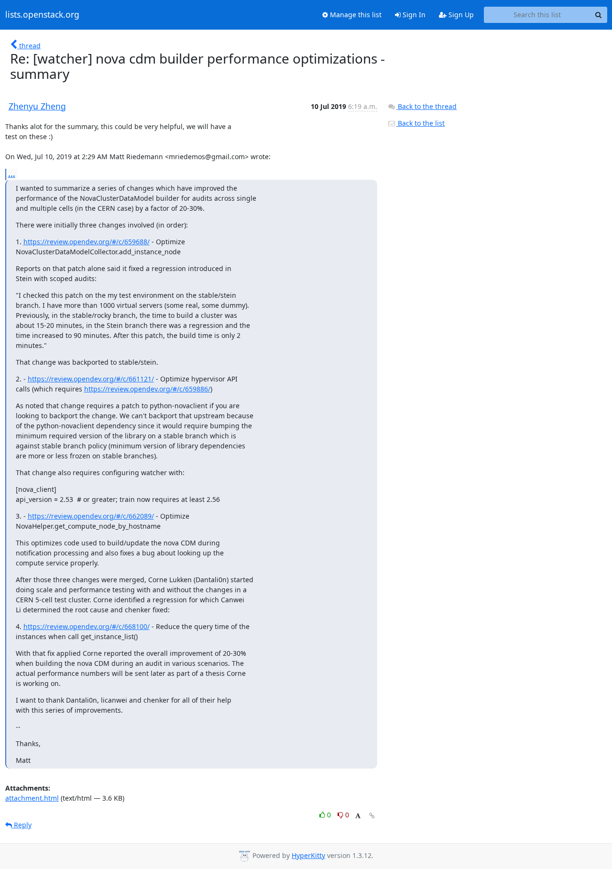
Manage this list (355, 14)
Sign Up (460, 14)
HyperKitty (308, 855)
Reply (22, 824)
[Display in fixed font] (357, 816)
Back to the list (420, 123)
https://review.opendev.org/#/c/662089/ (91, 516)
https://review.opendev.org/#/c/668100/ (86, 626)
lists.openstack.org (42, 15)
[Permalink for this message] (372, 815)
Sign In (413, 14)
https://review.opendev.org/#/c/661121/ (91, 378)
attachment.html (32, 798)
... (11, 174)
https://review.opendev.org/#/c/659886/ (147, 388)
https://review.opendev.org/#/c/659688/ (86, 241)
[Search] (598, 15)
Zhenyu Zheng (37, 106)
